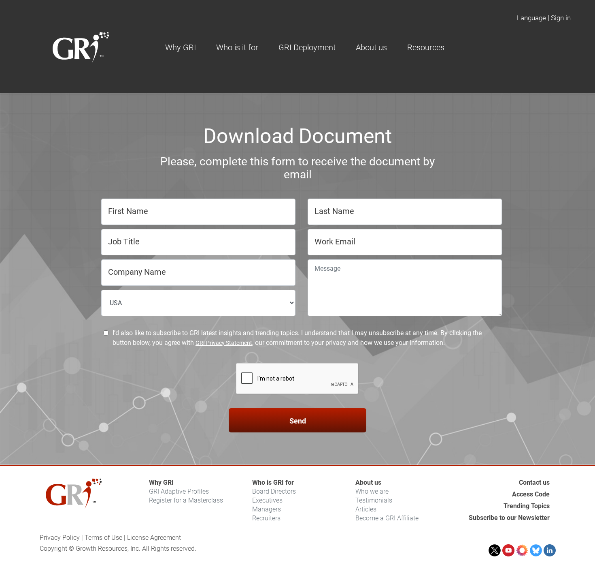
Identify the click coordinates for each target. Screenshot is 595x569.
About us (368, 482)
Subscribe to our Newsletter (509, 518)
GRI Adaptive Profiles (179, 491)
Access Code (531, 494)
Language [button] (531, 18)
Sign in (561, 18)
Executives (267, 500)
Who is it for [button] (237, 47)
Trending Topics (527, 506)
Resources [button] (425, 47)
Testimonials (373, 500)
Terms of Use (103, 537)
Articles (365, 509)
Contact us (534, 482)
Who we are (372, 491)
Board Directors (274, 491)
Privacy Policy (60, 537)
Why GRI (161, 482)
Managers (266, 509)
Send (297, 421)
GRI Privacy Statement (224, 343)
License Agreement (154, 537)
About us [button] (371, 47)
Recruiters (266, 518)
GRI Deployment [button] (307, 47)
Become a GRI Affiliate (387, 518)
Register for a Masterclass (186, 500)
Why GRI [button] (180, 47)
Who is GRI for (273, 482)
